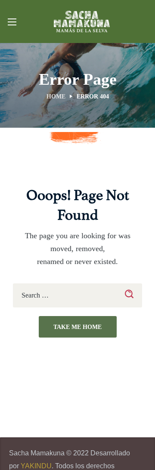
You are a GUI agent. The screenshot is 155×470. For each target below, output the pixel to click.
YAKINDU (36, 466)
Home (55, 96)
